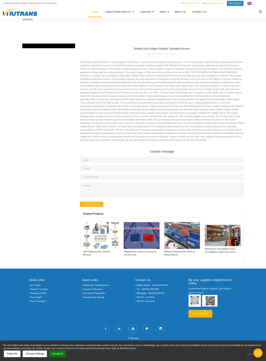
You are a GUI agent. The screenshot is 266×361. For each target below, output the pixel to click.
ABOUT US (180, 12)
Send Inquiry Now (91, 204)
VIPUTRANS (27, 20)
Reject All (12, 353)
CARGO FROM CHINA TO (118, 12)
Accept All (57, 353)
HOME (95, 12)
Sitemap (134, 338)
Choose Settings (35, 353)
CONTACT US (199, 12)
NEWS (163, 12)
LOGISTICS (145, 12)
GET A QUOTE (200, 314)
